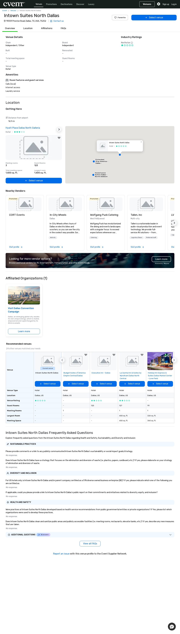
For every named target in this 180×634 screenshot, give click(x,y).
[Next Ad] (59, 129)
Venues (39, 4)
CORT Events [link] (17, 214)
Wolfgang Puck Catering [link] (104, 214)
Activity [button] (53, 237)
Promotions (51, 4)
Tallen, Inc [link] (136, 214)
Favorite (122, 17)
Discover (80, 4)
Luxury (91, 4)
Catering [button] (94, 237)
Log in (174, 4)
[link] (24, 204)
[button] (119, 154)
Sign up (166, 4)
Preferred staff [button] (151, 237)
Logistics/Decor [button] (136, 237)
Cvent (4, 11)
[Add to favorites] (59, 138)
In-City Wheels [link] (58, 214)
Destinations (66, 4)
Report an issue (61, 553)
